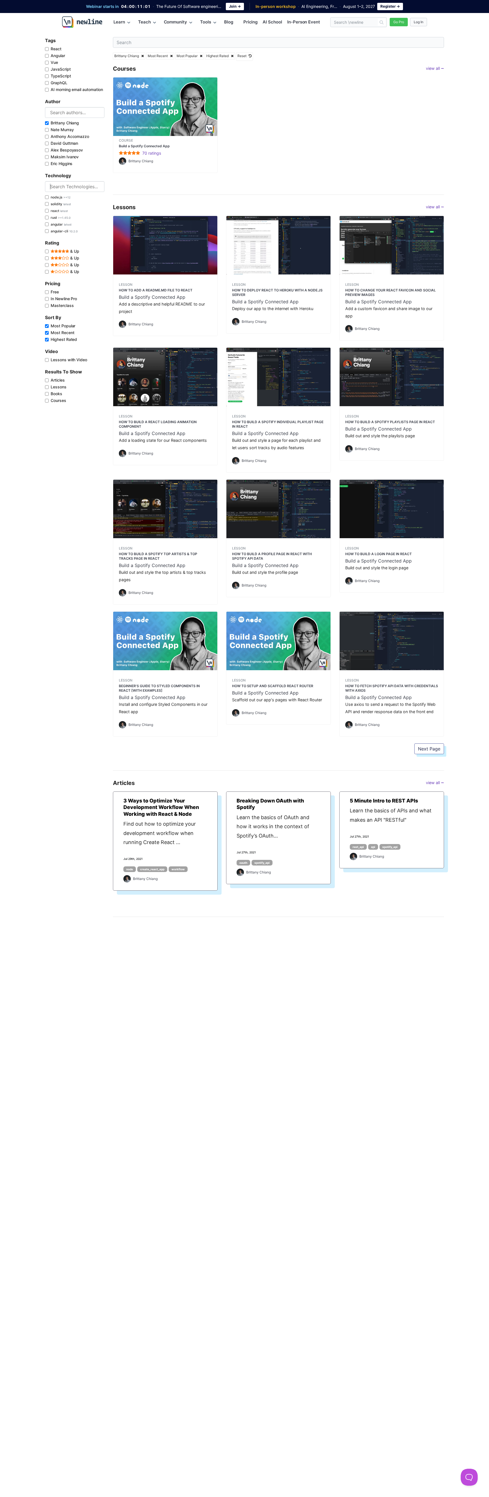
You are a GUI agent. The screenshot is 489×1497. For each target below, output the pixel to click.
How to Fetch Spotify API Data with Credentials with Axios (391, 688)
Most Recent (62, 332)
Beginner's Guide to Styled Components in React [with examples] (159, 688)
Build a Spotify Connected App (144, 146)
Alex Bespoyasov (67, 150)
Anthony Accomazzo (70, 136)
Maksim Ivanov (65, 156)
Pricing (250, 22)
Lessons (59, 386)
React (56, 48)
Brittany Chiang (65, 122)
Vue (54, 62)
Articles (58, 380)
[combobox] (74, 112)
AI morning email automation (77, 89)
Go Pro (398, 22)
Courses (58, 400)
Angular (58, 55)
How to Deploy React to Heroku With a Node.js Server (277, 292)
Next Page (429, 749)
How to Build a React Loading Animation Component (158, 424)
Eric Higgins (61, 163)
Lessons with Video (69, 359)
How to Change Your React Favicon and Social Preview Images (390, 292)
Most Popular (63, 325)
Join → (235, 6)
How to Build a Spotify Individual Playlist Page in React (277, 424)
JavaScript (61, 69)
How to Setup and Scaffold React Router (272, 686)
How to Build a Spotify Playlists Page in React (390, 422)
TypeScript (61, 75)
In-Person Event (303, 22)
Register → (390, 6)
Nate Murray (62, 129)
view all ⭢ (435, 68)
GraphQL (59, 82)
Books (56, 393)
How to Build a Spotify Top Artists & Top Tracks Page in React (158, 556)
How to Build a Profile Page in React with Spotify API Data (272, 556)
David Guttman (64, 143)
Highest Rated (64, 339)
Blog (228, 22)
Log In (418, 22)
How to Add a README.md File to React (155, 290)
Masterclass (62, 305)
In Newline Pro (64, 298)
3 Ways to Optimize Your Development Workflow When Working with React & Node (161, 807)
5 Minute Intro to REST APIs (384, 801)
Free (55, 291)
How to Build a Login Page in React (378, 554)
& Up (74, 251)
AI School (272, 22)
